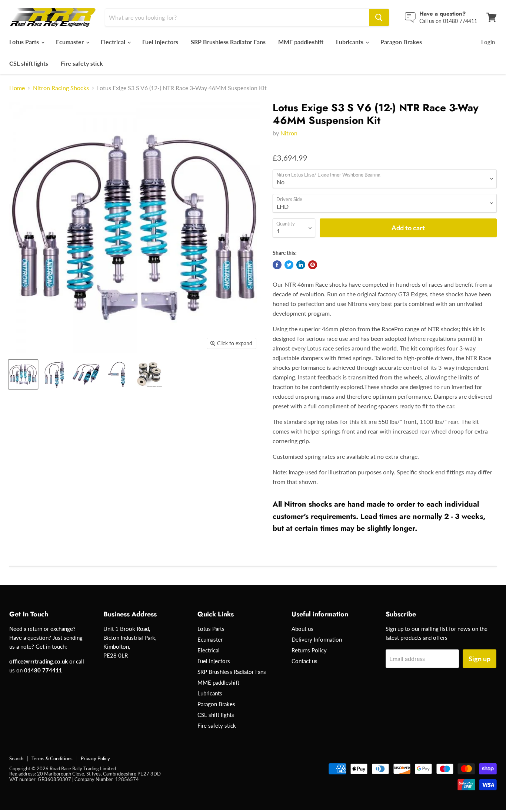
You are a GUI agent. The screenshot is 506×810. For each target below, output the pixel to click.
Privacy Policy (95, 758)
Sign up (479, 659)
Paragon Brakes (401, 41)
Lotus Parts (24, 41)
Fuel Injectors (160, 41)
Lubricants (350, 41)
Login (488, 42)
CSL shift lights (28, 63)
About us (302, 628)
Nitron (288, 132)
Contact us (304, 661)
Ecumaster (70, 41)
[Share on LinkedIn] (300, 264)
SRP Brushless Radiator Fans (228, 41)
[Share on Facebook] (277, 264)
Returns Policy (309, 650)
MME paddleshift (300, 41)
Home (17, 88)
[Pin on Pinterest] (312, 264)
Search (16, 758)
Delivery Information (317, 639)
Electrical (114, 41)
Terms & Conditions (52, 758)
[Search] (379, 17)
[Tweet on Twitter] (288, 264)
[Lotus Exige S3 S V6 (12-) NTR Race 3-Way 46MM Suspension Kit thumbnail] (23, 374)
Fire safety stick (82, 63)
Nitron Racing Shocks (61, 88)
